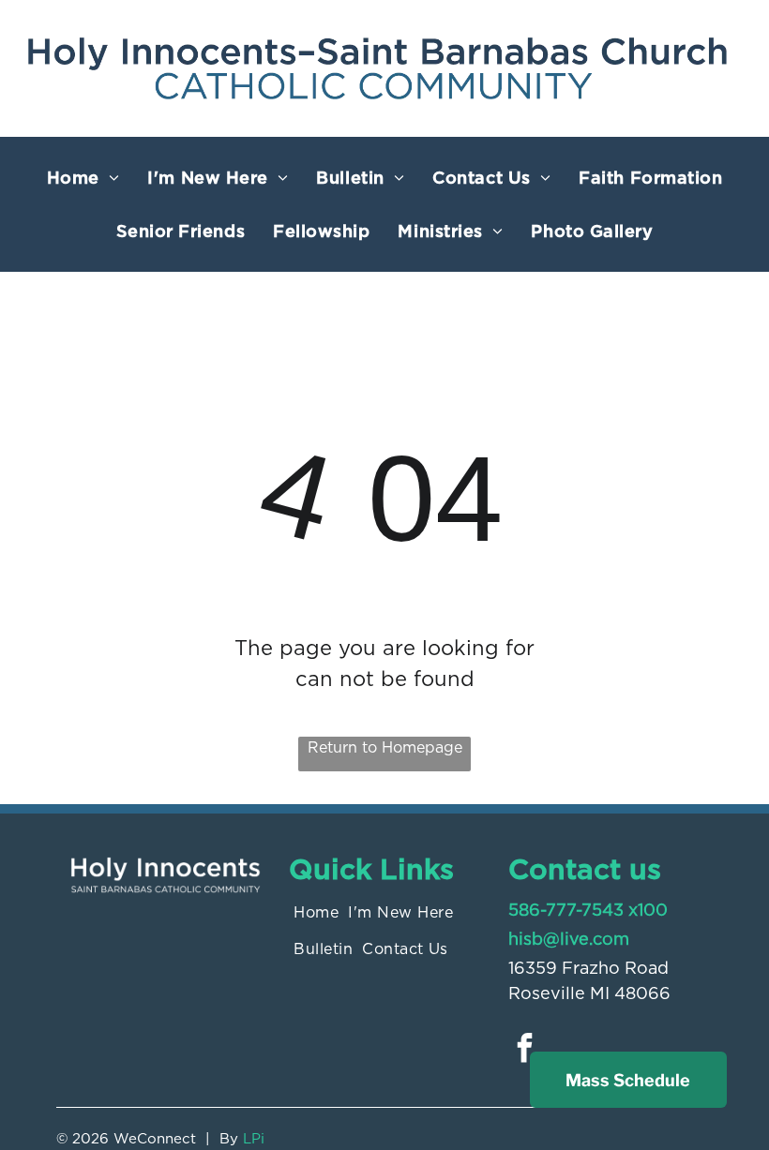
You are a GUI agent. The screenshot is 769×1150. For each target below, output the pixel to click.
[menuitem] (83, 177)
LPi (253, 1138)
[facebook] (525, 1050)
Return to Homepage (385, 747)
